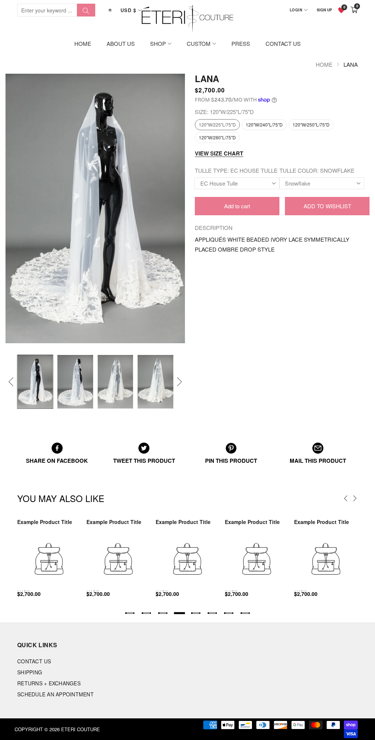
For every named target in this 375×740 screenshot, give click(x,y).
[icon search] (86, 10)
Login (296, 9)
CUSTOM (199, 43)
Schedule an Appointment (55, 694)
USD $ (128, 10)
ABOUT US (121, 43)
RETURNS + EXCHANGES (49, 683)
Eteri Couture (80, 729)
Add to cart (237, 206)
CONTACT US (283, 43)
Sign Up (324, 9)
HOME (82, 43)
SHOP (158, 43)
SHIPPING (29, 672)
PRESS (240, 43)
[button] (10, 381)
